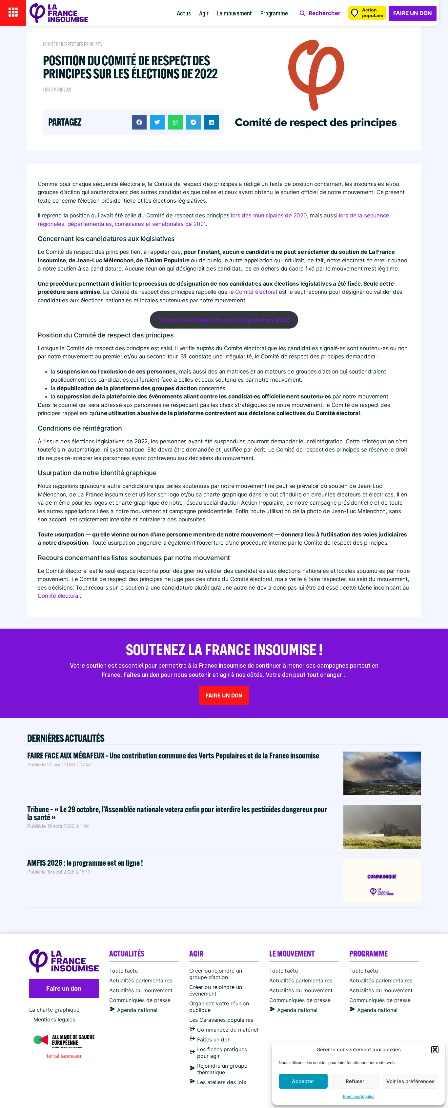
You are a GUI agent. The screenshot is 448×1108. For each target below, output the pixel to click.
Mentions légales (358, 1096)
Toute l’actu (123, 970)
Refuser (355, 1081)
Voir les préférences (410, 1081)
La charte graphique (54, 1009)
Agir (203, 13)
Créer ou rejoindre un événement (215, 990)
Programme (274, 13)
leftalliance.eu (64, 1056)
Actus (184, 13)
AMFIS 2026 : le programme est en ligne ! (85, 862)
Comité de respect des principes (72, 44)
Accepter (303, 1081)
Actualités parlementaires (140, 980)
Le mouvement (234, 13)
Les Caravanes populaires (221, 1020)
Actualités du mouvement (141, 990)
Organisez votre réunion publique (219, 1006)
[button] (435, 1049)
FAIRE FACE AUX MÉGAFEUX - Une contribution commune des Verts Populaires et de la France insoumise (173, 755)
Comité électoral (256, 292)
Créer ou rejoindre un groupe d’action (215, 973)
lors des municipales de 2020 (269, 215)
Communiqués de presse (140, 1000)
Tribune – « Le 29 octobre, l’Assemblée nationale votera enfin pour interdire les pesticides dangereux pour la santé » (177, 813)
